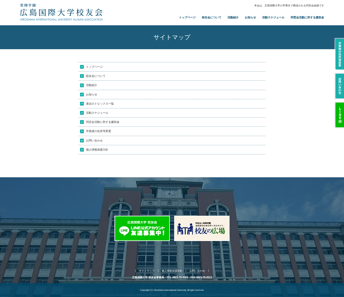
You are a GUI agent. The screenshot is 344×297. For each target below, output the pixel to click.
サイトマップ (146, 271)
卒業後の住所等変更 (98, 131)
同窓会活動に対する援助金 (307, 17)
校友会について (211, 17)
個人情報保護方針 (97, 149)
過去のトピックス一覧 (100, 103)
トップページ (187, 17)
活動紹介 (233, 17)
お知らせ (250, 17)
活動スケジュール (273, 17)
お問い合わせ (94, 140)
